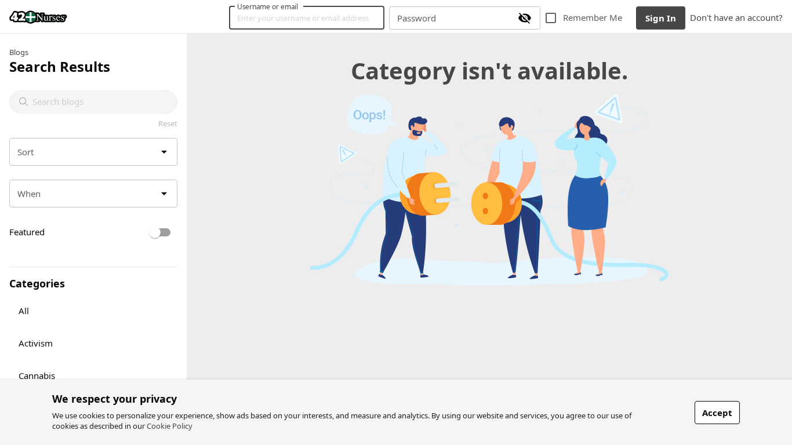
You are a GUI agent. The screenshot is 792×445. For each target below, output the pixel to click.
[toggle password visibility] (524, 18)
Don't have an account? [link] (736, 17)
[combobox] (100, 102)
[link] (38, 17)
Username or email (268, 6)
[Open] (164, 152)
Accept (717, 412)
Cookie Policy (169, 426)
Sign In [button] (660, 18)
